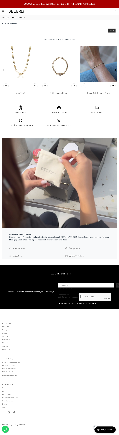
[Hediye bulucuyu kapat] (94, 426)
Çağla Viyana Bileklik (59, 93)
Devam (111, 30)
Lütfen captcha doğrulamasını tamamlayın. (68, 296)
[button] (3, 70)
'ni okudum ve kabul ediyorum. (78, 303)
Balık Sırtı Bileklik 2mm (98, 93)
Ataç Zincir (20, 93)
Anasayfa (5, 17)
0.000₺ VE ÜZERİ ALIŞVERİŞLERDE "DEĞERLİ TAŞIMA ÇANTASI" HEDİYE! (60, 4)
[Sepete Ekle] (35, 85)
